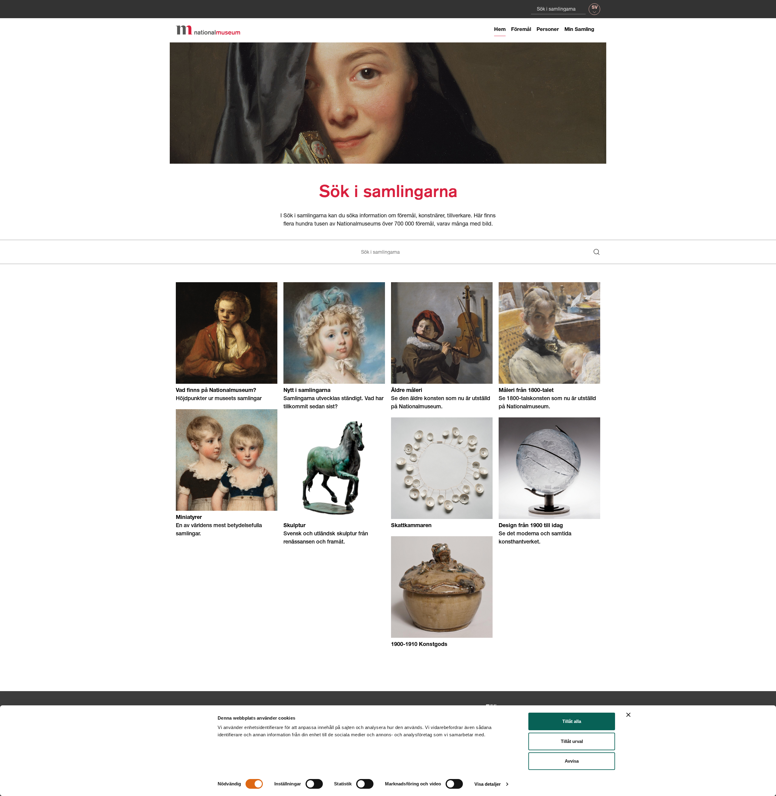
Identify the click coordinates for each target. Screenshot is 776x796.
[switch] (314, 784)
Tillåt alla (571, 721)
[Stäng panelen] (628, 715)
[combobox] (558, 8)
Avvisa (572, 761)
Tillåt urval (572, 741)
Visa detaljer (487, 784)
